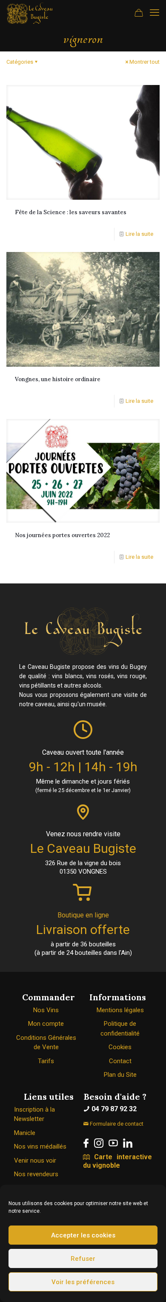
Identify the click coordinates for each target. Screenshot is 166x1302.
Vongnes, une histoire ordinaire (57, 379)
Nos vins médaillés (40, 1146)
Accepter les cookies (83, 1235)
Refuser (83, 1258)
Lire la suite (139, 234)
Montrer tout (144, 62)
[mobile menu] (154, 13)
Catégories (19, 62)
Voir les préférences (83, 1282)
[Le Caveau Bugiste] (29, 12)
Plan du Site (120, 1074)
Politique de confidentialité (120, 1028)
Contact (120, 1061)
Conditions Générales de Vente (46, 1042)
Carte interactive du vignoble (117, 1161)
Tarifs (46, 1061)
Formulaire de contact (116, 1124)
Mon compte (46, 1023)
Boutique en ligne (83, 915)
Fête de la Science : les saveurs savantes (70, 212)
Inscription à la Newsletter (34, 1114)
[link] (86, 1143)
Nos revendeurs (36, 1174)
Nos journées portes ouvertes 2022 (62, 535)
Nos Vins (46, 1010)
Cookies (120, 1047)
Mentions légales (120, 1010)
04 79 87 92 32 (113, 1109)
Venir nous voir (35, 1160)
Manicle (24, 1133)
